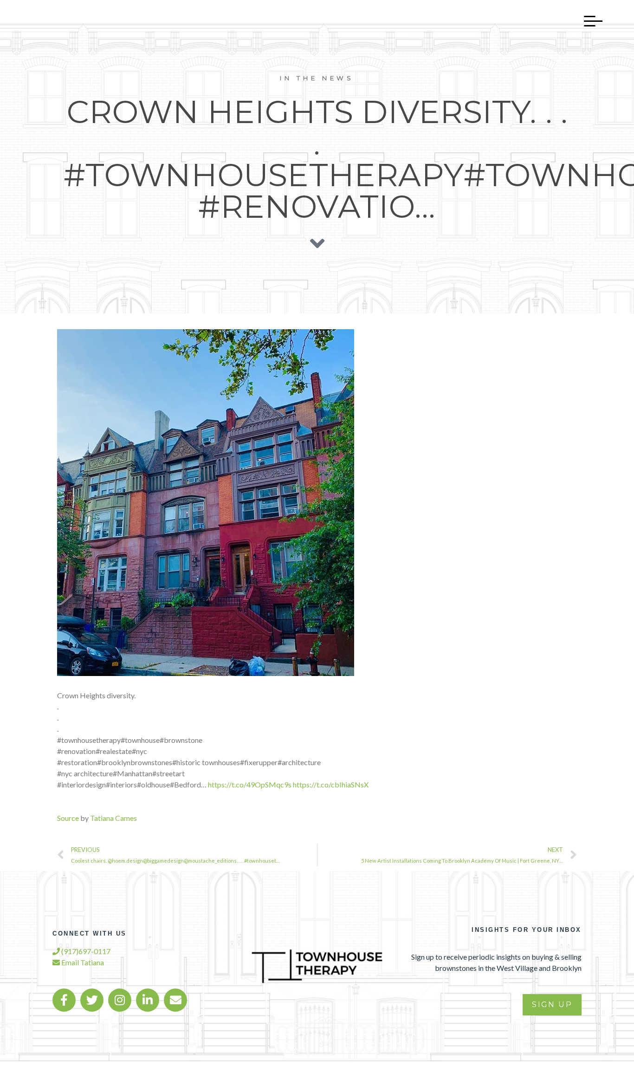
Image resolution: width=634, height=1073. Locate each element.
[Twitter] (92, 1000)
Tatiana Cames (113, 817)
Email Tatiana (82, 962)
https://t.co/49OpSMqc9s (249, 784)
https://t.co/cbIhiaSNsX (331, 784)
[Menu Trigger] (588, 21)
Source (68, 817)
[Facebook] (64, 1000)
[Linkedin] (147, 1000)
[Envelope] (175, 1000)
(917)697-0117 (85, 951)
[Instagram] (119, 1000)
